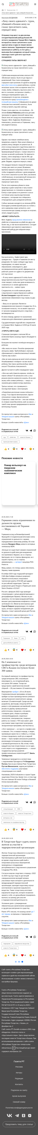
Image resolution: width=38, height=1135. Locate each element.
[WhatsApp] (34, 430)
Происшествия (11, 10)
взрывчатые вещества (22, 943)
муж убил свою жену (9, 85)
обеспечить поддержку (10, 769)
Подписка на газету (19, 1090)
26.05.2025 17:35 (30, 17)
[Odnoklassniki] (23, 1115)
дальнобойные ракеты (10, 642)
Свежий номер (19, 1102)
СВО (18, 809)
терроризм (6, 943)
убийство (13, 437)
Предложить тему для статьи (19, 1124)
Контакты (19, 1084)
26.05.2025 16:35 (7, 838)
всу (23, 638)
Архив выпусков (19, 1096)
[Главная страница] (19, 4)
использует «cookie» (9, 972)
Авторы (19, 1073)
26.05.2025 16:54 (7, 658)
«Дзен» (26, 422)
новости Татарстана (24, 813)
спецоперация (8, 809)
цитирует (18, 562)
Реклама (19, 1067)
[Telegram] (31, 430)
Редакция (19, 1079)
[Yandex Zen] (29, 1115)
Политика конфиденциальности (19, 1108)
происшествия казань (10, 442)
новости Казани (25, 437)
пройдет (15, 692)
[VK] (9, 1115)
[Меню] (35, 4)
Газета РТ (19, 1061)
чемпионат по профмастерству (13, 822)
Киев (15, 638)
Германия (6, 638)
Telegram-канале (8, 416)
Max (30, 414)
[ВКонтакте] (27, 430)
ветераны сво (7, 818)
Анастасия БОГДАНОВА (10, 17)
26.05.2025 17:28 (7, 517)
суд (4, 437)
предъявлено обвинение (21, 220)
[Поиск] (3, 4)
